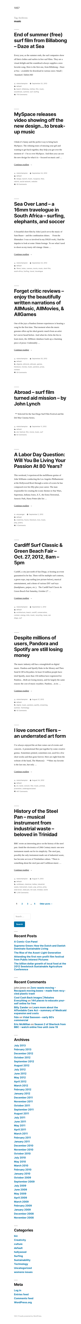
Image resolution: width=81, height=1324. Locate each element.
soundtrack (18, 92)
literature (17, 367)
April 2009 (20, 1197)
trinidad (40, 890)
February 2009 (23, 1205)
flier (32, 786)
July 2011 (19, 1117)
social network (25, 181)
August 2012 (21, 1065)
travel (32, 271)
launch (24, 179)
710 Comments (21, 94)
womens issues (23, 1272)
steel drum (18, 890)
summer (26, 92)
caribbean (20, 884)
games (39, 364)
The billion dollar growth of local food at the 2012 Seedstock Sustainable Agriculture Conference (40, 966)
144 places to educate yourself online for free (39, 1002)
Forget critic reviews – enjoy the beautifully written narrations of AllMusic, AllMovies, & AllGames (39, 302)
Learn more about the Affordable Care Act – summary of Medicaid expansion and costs (40, 1010)
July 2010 (20, 1157)
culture (18, 1244)
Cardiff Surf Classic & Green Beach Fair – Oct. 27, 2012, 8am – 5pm (38, 554)
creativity (19, 520)
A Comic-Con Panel (26, 941)
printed (42, 786)
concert (27, 786)
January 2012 (22, 1093)
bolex (24, 268)
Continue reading (23, 164)
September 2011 (24, 1109)
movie (35, 268)
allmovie (26, 364)
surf (31, 92)
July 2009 (20, 1185)
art (17, 786)
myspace (36, 179)
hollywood (20, 1251)
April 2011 (20, 1129)
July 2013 (20, 1045)
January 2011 (22, 1141)
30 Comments (21, 184)
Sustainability (22, 1260)
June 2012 (20, 1073)
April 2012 (20, 1081)
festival (22, 432)
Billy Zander (21, 1007)
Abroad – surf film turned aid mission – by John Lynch (40, 398)
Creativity (20, 1239)
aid (17, 432)
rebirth (16, 181)
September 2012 (24, 1061)
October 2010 (22, 1153)
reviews (17, 370)
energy (22, 615)
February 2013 (22, 1049)
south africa (18, 271)
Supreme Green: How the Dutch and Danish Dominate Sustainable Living (39, 947)
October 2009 (22, 1177)
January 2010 (22, 1173)
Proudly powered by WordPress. (30, 1316)
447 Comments (22, 791)
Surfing (36, 92)
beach (18, 89)
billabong (25, 89)
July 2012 (20, 1069)
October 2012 (22, 1057)
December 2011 (23, 1097)
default (19, 86)
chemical (28, 884)
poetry (20, 523)
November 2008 (24, 1217)
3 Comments (21, 525)
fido (16, 1017)
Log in (17, 1290)
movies (24, 367)
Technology (25, 708)
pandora (36, 367)
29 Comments (21, 372)
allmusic (33, 364)
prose (42, 367)
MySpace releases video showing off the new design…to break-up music (39, 123)
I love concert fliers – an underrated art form (40, 733)
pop (34, 887)
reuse (45, 615)
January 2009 (22, 1209)
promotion (18, 788)
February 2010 (22, 1169)
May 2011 (19, 1125)
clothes (32, 89)
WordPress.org (23, 1302)
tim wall (33, 890)
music (41, 89)
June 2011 (20, 1121)
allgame (19, 364)
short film (47, 268)
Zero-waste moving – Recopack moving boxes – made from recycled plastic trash (40, 990)
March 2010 (21, 1165)
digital (18, 705)
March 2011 (21, 1133)
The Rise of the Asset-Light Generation (37, 952)
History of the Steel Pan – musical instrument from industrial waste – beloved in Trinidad (36, 822)
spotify (36, 705)
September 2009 (24, 1181)
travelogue (39, 271)
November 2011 (23, 1101)
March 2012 (21, 1085)
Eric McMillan (22, 1024)
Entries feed (21, 1294)
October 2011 (22, 1105)
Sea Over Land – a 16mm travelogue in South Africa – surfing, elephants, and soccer (39, 212)
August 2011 (21, 1113)
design (18, 179)
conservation (42, 612)
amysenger (20, 514)
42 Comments (21, 710)
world (46, 890)
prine (44, 887)
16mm (18, 268)
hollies (34, 884)
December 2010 (23, 1145)
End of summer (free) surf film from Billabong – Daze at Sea (40, 40)
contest (17, 615)
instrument (23, 887)
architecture (20, 612)
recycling (39, 615)
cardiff (34, 612)
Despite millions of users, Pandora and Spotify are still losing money (38, 646)
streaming (44, 705)
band (21, 786)
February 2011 (22, 1137)
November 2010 (23, 1149)
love (38, 520)
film (37, 89)
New (42, 179)
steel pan (26, 890)
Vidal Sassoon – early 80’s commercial (34, 1019)
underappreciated (29, 788)
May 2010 (20, 1161)
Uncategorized (23, 1268)
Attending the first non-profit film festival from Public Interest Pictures (39, 958)
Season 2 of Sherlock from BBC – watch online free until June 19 (40, 1026)
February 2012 (22, 1089)
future (26, 520)
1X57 (16, 7)
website (34, 181)
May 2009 (20, 1193)
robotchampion (22, 83)
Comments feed (23, 1298)
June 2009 (20, 1189)
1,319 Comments (22, 893)
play (15, 523)
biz (16, 1235)
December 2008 (24, 1213)
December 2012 (23, 1053)
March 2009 (21, 1201)
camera (29, 268)
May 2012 (20, 1077)
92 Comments (21, 435)
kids (27, 615)
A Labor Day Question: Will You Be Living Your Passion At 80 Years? (39, 460)
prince (39, 887)
